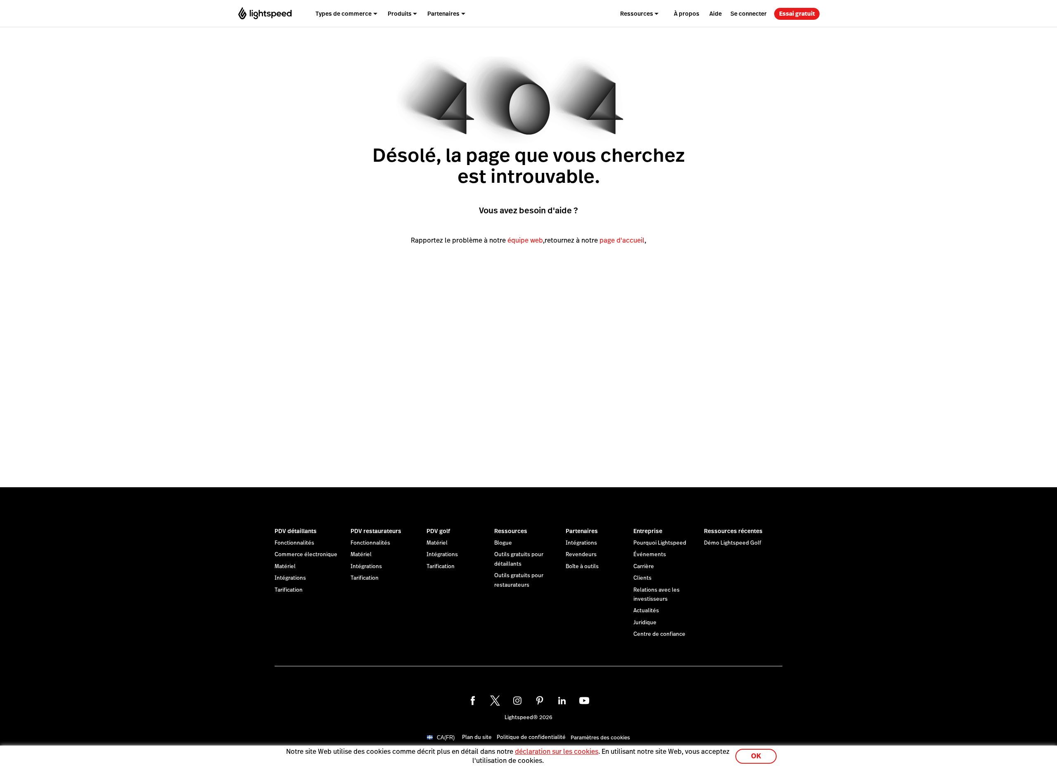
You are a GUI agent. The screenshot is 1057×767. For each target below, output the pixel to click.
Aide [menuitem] (715, 13)
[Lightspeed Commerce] (264, 13)
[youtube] (584, 701)
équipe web (525, 240)
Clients (642, 578)
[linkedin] (562, 701)
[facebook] (473, 701)
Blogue (503, 543)
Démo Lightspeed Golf (732, 543)
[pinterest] (540, 701)
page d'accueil (622, 240)
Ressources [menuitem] (636, 13)
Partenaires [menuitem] (443, 13)
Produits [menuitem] (400, 13)
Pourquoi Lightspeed (659, 543)
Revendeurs (581, 554)
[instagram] (517, 701)
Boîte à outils (582, 566)
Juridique (644, 622)
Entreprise (647, 531)
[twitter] (495, 701)
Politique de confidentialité (531, 737)
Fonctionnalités (294, 543)
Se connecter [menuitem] (748, 13)
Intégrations (290, 578)
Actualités (646, 610)
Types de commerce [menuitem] (343, 13)
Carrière (643, 566)
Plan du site (477, 737)
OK (756, 756)
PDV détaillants (296, 531)
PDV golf (438, 531)
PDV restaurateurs (376, 531)
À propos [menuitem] (686, 13)
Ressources (510, 531)
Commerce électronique (306, 554)
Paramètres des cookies (600, 738)
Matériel (285, 566)
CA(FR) (446, 737)
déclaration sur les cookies (556, 751)
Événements (649, 554)
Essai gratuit (797, 13)
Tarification (289, 590)
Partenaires (582, 531)
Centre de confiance (659, 634)
